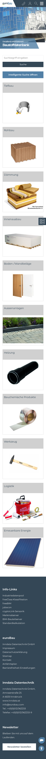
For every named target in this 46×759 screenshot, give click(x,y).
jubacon (7, 607)
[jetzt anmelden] (30, 3)
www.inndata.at (11, 700)
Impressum (9, 648)
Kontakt (7, 660)
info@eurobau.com (13, 704)
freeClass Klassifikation (15, 599)
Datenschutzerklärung (15, 652)
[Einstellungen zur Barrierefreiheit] (41, 748)
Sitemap (7, 656)
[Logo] (7, 3)
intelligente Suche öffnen (23, 74)
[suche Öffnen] (35, 4)
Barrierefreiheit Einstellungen (19, 668)
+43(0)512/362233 (16, 708)
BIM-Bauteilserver (12, 619)
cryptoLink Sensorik (13, 611)
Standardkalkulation (14, 623)
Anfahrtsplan (10, 664)
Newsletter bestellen (19, 747)
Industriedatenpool (13, 595)
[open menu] (41, 3)
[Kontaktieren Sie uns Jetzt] (23, 3)
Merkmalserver (11, 615)
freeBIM (7, 603)
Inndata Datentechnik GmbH (19, 644)
